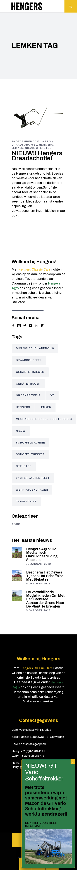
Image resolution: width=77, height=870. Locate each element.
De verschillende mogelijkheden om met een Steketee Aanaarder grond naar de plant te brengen (45, 599)
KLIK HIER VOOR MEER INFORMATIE (41, 824)
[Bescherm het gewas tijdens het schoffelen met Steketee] (17, 575)
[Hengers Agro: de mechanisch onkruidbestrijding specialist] (17, 552)
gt (52, 395)
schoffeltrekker (30, 454)
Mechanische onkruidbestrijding (44, 419)
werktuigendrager (32, 489)
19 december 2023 (26, 141)
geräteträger (28, 383)
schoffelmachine (30, 442)
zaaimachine (26, 501)
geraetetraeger (30, 372)
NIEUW (29, 148)
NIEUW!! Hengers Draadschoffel (37, 156)
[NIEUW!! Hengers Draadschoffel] (38, 117)
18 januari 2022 (38, 564)
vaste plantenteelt (33, 478)
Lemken (17, 148)
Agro (46, 141)
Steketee (43, 148)
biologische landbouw (35, 348)
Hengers (46, 144)
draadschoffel (24, 144)
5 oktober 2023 (38, 583)
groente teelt (28, 395)
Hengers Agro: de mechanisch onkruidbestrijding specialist (42, 554)
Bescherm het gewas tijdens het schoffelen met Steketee (45, 575)
